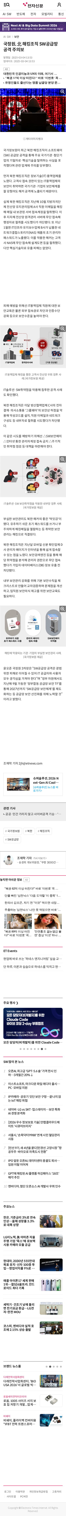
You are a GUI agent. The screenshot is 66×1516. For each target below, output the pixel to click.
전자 (33, 14)
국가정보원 (13, 831)
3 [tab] (28, 1049)
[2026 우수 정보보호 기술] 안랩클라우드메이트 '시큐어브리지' (34, 1124)
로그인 (7, 1491)
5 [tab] (35, 1049)
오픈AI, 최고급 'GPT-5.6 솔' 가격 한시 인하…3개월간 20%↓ (32, 1073)
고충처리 (56, 1491)
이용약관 (20, 1491)
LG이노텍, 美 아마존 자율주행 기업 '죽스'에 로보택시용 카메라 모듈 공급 (19, 1241)
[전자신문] (33, 4)
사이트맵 (11, 1496)
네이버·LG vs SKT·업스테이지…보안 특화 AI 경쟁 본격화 (34, 1111)
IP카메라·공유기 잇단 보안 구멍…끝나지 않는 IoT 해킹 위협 (34, 1098)
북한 (29, 831)
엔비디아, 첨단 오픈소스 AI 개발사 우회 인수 (34, 1186)
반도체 (21, 14)
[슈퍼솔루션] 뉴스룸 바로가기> (45, 789)
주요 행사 (10, 1003)
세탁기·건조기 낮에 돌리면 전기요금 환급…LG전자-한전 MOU (18, 1308)
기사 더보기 (39, 858)
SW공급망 (13, 839)
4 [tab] (31, 1049)
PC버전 (24, 1496)
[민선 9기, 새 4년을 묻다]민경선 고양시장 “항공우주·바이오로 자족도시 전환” (35, 1150)
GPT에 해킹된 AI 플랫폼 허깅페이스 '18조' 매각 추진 (33, 1175)
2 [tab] (24, 1049)
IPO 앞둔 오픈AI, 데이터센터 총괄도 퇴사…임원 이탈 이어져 (34, 1163)
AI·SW (7, 14)
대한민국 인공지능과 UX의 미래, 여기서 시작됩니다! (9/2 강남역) (31, 73)
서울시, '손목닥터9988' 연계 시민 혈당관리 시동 (34, 1137)
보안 (16, 37)
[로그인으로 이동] (59, 4)
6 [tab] (38, 1049)
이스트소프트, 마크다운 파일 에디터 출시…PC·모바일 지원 (34, 1086)
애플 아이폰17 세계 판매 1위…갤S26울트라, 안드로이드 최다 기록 (19, 1284)
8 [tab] (45, 1049)
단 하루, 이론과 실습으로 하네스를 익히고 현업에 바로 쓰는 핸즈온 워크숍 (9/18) (33, 967)
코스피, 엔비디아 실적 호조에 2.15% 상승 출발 (18, 1328)
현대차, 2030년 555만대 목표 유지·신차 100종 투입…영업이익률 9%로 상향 (19, 1266)
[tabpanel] (33, 1027)
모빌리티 (47, 14)
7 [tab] (42, 1049)
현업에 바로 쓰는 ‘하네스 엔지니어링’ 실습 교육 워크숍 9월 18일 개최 (33, 959)
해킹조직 (45, 831)
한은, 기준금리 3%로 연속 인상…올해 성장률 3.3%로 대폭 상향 (19, 1221)
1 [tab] (20, 1049)
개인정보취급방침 (38, 1491)
